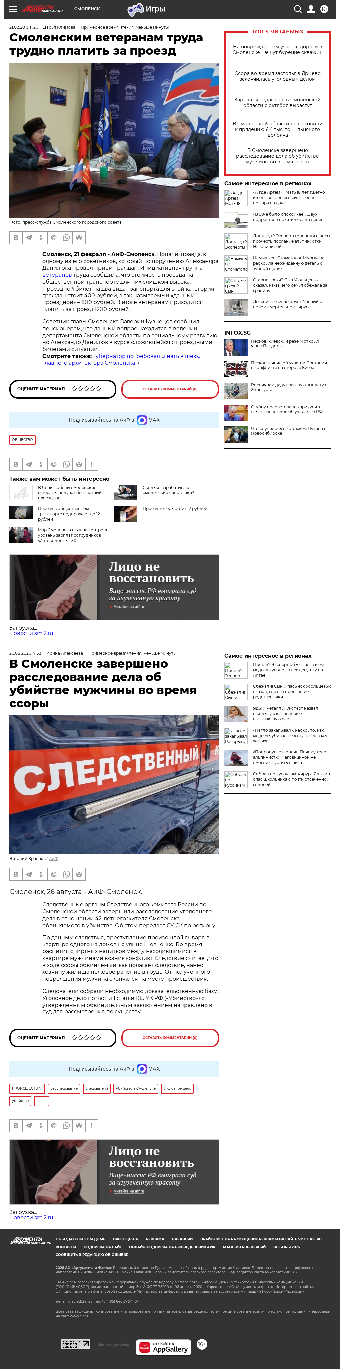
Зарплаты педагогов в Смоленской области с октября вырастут (277, 102)
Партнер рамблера (113, 1344)
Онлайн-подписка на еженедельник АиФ (172, 1247)
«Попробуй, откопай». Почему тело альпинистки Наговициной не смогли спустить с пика (289, 757)
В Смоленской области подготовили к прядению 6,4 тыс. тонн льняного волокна (278, 129)
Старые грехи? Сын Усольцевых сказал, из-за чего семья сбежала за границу (290, 285)
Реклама (155, 1239)
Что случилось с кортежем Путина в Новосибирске (288, 431)
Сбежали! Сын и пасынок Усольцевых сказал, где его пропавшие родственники (292, 691)
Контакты (66, 1247)
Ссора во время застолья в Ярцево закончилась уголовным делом (278, 76)
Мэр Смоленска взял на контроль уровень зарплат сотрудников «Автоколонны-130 (73, 535)
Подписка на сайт (103, 1247)
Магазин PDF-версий (244, 1247)
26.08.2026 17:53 (25, 653)
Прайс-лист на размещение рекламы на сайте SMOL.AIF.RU (261, 1239)
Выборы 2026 (286, 1247)
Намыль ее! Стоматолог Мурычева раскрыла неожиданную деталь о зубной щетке (288, 263)
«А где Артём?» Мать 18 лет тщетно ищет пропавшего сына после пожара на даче (289, 197)
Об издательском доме (80, 1239)
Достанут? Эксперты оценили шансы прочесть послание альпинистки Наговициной (291, 241)
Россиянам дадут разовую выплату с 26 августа (289, 387)
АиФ (53, 858)
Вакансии (182, 1239)
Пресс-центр (125, 1239)
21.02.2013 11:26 (23, 27)
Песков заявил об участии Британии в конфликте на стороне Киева (289, 365)
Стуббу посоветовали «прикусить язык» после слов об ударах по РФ (287, 409)
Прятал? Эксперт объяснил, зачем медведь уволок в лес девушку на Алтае (288, 670)
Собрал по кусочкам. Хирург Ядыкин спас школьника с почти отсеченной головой (291, 779)
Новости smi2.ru (31, 633)
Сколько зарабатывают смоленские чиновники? (168, 490)
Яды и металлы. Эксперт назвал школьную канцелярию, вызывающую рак (285, 713)
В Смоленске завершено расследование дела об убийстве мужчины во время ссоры (277, 156)
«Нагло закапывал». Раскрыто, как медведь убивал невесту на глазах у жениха (290, 735)
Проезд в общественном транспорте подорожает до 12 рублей (69, 514)
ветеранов (57, 275)
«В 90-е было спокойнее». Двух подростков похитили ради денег (288, 217)
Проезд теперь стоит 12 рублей (175, 508)
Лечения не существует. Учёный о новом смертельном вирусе (287, 304)
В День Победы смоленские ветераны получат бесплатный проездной (70, 492)
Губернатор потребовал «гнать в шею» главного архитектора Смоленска (121, 359)
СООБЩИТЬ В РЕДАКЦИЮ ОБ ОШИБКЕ (92, 1255)
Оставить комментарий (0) (170, 389)
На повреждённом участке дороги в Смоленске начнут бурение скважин (278, 49)
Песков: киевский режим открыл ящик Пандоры (285, 343)
